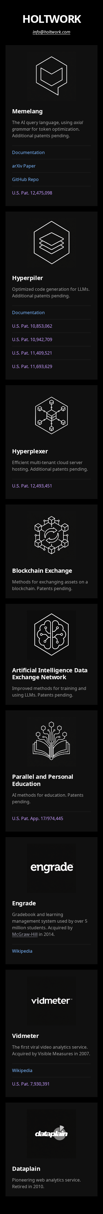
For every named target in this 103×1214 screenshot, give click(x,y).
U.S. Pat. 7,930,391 (31, 1084)
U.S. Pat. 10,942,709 (32, 339)
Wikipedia (22, 951)
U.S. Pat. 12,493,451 (32, 486)
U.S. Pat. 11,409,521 (32, 353)
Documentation (28, 152)
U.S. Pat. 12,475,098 (32, 193)
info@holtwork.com (51, 32)
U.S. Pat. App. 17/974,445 (37, 818)
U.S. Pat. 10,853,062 (32, 326)
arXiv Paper (24, 166)
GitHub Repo (25, 179)
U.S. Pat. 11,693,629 (32, 366)
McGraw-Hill (25, 934)
